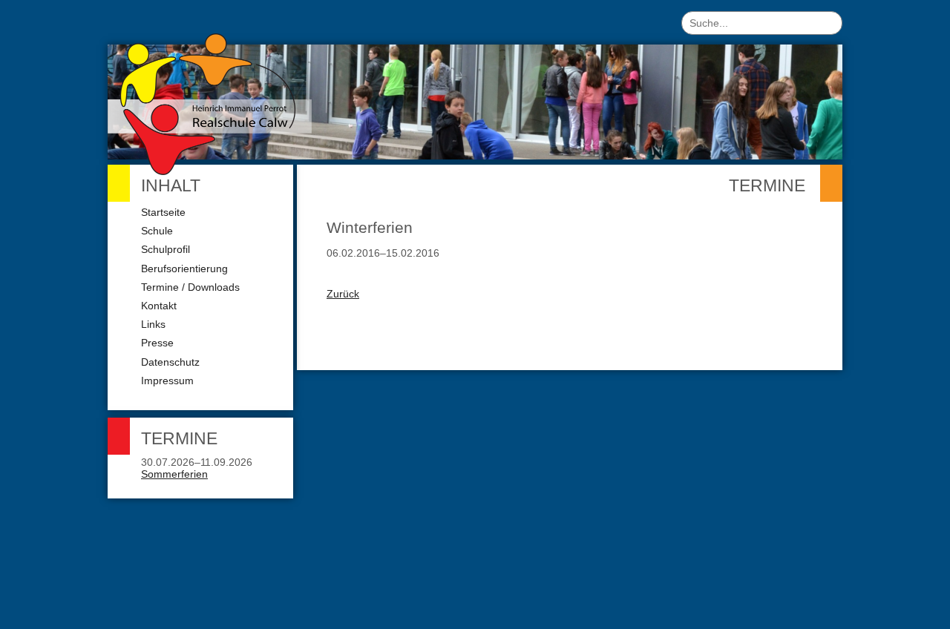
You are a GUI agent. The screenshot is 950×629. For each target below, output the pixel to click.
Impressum (167, 380)
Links (153, 324)
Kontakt (159, 306)
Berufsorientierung (184, 268)
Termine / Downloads (190, 287)
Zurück (343, 294)
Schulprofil (165, 249)
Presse (157, 343)
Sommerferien (174, 474)
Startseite (163, 212)
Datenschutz (170, 362)
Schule (157, 231)
